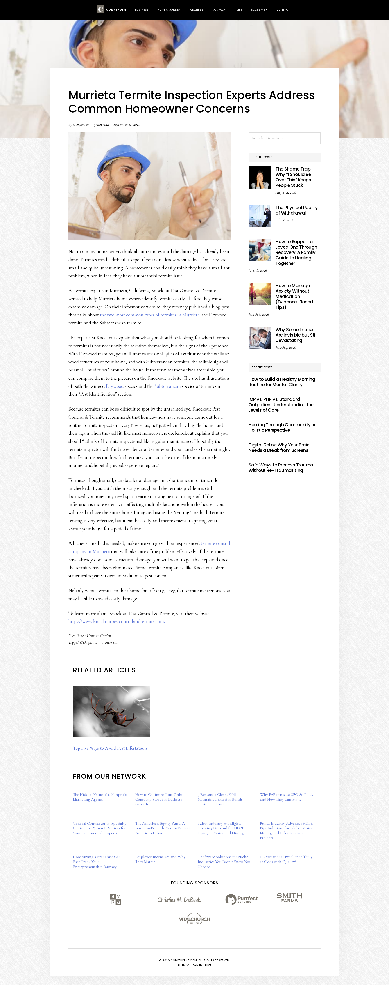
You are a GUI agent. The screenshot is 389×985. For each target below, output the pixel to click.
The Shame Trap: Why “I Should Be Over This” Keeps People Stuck (293, 177)
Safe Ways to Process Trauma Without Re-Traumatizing (281, 467)
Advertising (202, 965)
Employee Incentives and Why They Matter (160, 859)
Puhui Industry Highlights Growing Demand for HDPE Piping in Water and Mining (221, 828)
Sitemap (183, 965)
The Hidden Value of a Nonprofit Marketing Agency (100, 797)
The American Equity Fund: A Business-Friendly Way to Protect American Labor (162, 828)
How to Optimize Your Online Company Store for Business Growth (160, 799)
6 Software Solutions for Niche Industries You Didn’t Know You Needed (224, 861)
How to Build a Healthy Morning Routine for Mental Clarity (282, 382)
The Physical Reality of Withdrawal (297, 210)
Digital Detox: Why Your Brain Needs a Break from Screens (279, 447)
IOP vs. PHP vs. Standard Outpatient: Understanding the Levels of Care (281, 404)
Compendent (116, 10)
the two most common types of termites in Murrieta (150, 315)
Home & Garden (99, 635)
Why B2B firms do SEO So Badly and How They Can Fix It (287, 797)
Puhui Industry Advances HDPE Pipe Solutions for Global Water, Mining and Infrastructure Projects (286, 830)
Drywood (115, 386)
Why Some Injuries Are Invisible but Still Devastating (296, 335)
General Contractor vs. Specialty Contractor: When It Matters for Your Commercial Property (99, 828)
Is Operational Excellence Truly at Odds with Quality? (286, 859)
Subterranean (167, 386)
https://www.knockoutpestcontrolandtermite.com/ (117, 621)
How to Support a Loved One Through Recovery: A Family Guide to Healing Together (296, 252)
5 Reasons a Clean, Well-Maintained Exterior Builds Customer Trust (220, 799)
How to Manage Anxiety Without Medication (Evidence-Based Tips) (294, 296)
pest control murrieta (103, 642)
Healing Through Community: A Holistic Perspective (282, 427)
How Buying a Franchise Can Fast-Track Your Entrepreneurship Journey (97, 861)
